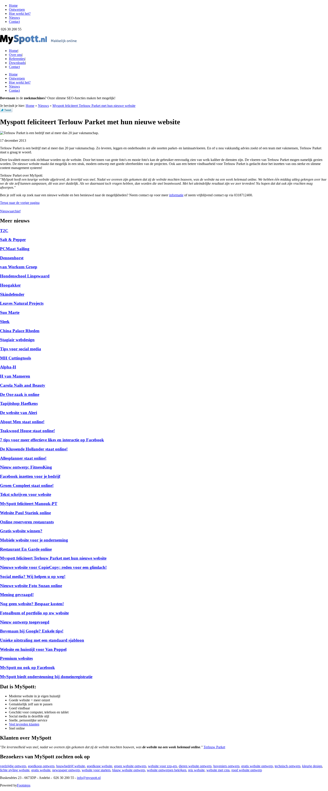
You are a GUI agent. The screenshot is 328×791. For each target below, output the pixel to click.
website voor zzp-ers (162, 766)
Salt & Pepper (13, 239)
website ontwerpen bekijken (166, 770)
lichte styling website (14, 770)
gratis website (40, 770)
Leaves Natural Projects (22, 303)
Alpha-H (8, 367)
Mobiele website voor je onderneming (34, 540)
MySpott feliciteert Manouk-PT (28, 503)
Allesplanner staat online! (23, 458)
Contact (14, 67)
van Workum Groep (18, 266)
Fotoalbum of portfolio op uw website (34, 613)
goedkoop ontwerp (41, 766)
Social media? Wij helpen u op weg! (32, 576)
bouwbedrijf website (70, 766)
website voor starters (96, 770)
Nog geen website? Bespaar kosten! (32, 603)
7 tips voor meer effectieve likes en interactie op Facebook (52, 440)
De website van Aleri (18, 412)
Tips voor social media (20, 349)
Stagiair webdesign (17, 339)
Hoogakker (10, 285)
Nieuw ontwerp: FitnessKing (26, 467)
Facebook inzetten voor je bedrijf (30, 476)
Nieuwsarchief (10, 211)
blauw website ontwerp (128, 770)
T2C (4, 230)
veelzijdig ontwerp (13, 766)
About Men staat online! (22, 421)
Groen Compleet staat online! (27, 485)
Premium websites (16, 658)
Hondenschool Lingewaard (25, 276)
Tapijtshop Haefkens (19, 403)
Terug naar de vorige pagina (19, 203)
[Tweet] (6, 111)
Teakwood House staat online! (27, 430)
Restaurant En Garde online (26, 549)
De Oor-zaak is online (19, 394)
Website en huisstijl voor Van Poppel (33, 649)
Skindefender (12, 294)
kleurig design (312, 766)
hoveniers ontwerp (226, 766)
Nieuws (43, 106)
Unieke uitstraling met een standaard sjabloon (42, 640)
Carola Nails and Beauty (22, 385)
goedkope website (99, 766)
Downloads (17, 63)
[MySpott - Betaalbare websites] (38, 43)
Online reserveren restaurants (27, 522)
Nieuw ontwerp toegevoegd (24, 622)
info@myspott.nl (89, 778)
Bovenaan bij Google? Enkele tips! (31, 631)
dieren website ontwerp (195, 766)
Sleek (5, 321)
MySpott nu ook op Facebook (27, 667)
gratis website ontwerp (257, 766)
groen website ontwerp (130, 766)
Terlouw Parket (214, 747)
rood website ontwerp (246, 770)
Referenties (17, 59)
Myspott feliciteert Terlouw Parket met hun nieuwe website (93, 106)
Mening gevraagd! (17, 594)
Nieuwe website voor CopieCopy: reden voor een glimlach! (53, 567)
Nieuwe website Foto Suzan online (31, 585)
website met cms (218, 770)
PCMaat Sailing (14, 248)
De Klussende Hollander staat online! (34, 449)
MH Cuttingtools (15, 358)
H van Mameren (15, 376)
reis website (196, 770)
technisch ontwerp (287, 766)
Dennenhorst (11, 258)
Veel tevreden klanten (24, 724)
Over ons (15, 55)
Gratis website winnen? (21, 531)
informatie (176, 195)
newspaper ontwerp (66, 770)
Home (13, 51)
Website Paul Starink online (25, 512)
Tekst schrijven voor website (25, 494)
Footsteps (23, 785)
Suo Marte (9, 312)
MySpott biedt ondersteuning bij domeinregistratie (46, 676)
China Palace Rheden (19, 330)
